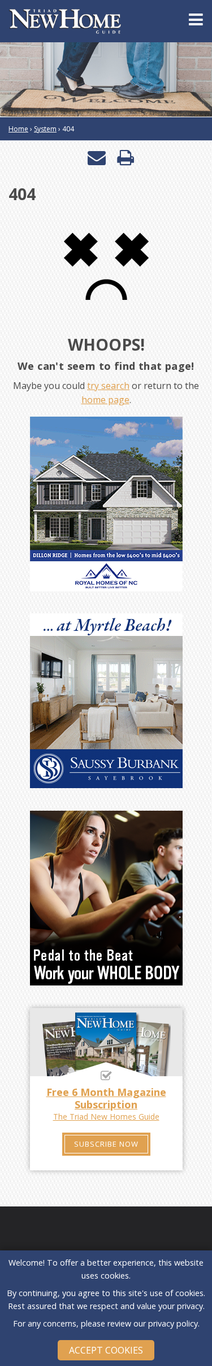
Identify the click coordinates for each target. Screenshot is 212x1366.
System (45, 129)
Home (18, 129)
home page (105, 400)
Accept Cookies (106, 1350)
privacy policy (173, 1323)
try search (108, 385)
